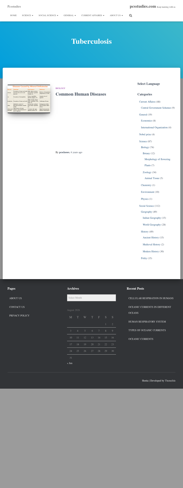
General (69, 15)
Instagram (23, 380)
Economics (146, 120)
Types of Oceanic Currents (147, 330)
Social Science (47, 15)
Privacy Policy (19, 315)
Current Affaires (92, 15)
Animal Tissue (152, 178)
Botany (146, 153)
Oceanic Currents (140, 339)
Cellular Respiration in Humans (151, 298)
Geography (146, 211)
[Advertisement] (87, 124)
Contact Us (17, 307)
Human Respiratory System (147, 321)
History (145, 231)
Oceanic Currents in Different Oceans (149, 310)
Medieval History (151, 244)
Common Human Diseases (81, 94)
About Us (115, 15)
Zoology (147, 172)
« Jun (69, 363)
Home (13, 15)
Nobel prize (145, 134)
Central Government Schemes (156, 107)
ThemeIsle (170, 380)
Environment (147, 192)
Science (26, 15)
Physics (145, 198)
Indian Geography (152, 217)
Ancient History (151, 237)
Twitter (17, 380)
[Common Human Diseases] (29, 99)
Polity (144, 258)
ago (76, 152)
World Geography (152, 224)
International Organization (154, 127)
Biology (60, 88)
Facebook (10, 380)
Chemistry (146, 185)
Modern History (151, 251)
